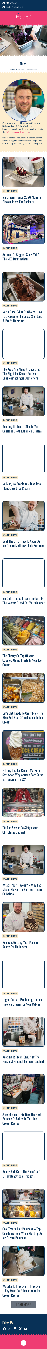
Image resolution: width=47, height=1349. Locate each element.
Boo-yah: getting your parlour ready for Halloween (20, 944)
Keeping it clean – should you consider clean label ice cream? (22, 428)
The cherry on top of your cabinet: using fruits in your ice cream (22, 660)
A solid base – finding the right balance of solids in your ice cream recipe (22, 1119)
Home (12, 69)
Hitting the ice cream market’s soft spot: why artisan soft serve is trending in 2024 (22, 775)
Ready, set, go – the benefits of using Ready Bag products (21, 1173)
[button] (23, 1343)
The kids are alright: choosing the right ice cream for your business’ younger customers (21, 374)
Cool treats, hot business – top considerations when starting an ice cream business (22, 1233)
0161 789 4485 (11, 3)
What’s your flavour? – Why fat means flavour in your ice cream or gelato (22, 889)
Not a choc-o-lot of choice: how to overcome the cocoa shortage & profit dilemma (22, 316)
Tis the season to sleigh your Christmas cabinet (20, 830)
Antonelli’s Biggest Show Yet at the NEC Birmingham (21, 256)
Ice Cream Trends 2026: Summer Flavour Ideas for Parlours (22, 199)
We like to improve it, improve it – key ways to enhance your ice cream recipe (22, 1291)
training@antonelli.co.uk (14, 7)
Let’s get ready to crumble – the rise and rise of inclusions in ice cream (22, 717)
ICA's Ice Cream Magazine (17, 132)
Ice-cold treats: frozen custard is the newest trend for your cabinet (23, 600)
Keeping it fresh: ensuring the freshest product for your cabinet (23, 1059)
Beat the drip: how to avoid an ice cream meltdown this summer (23, 543)
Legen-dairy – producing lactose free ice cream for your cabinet (22, 1001)
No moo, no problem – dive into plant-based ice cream (21, 486)
